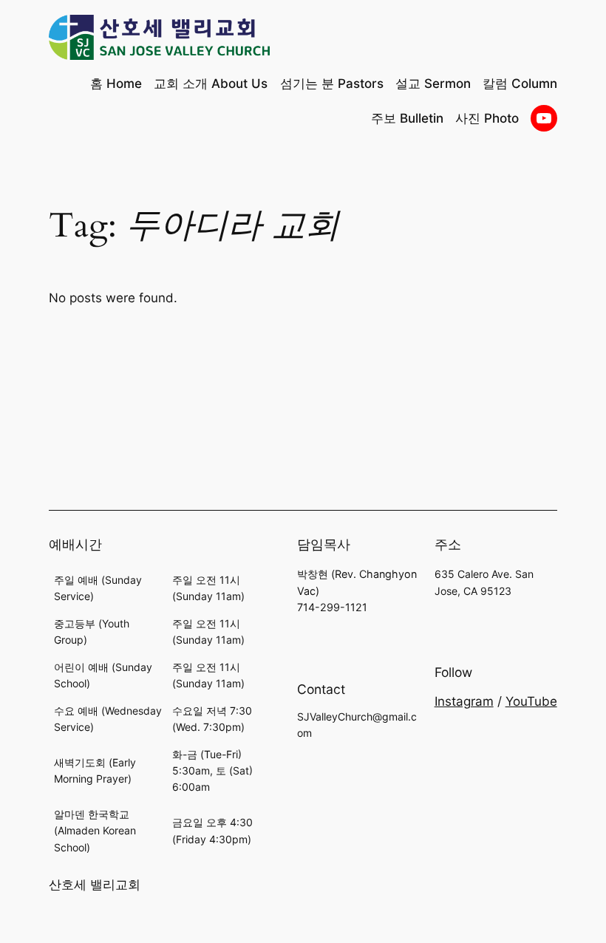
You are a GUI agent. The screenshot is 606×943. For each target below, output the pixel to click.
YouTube (531, 701)
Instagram (464, 701)
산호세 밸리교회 (94, 884)
